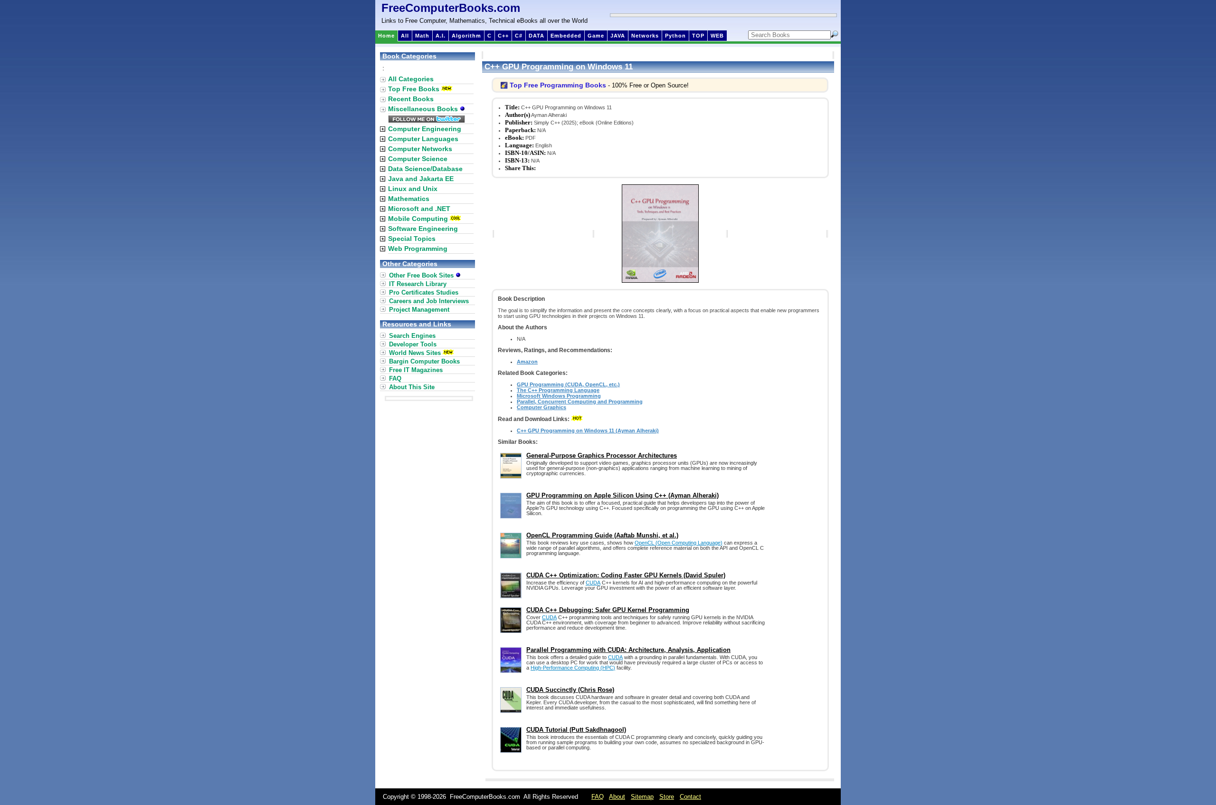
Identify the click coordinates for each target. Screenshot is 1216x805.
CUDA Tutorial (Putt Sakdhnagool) (576, 729)
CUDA (593, 582)
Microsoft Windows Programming (559, 396)
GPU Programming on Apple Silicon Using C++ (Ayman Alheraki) (622, 495)
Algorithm (466, 35)
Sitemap (642, 796)
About (617, 796)
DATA (536, 35)
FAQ (395, 378)
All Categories (411, 79)
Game (596, 35)
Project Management (419, 309)
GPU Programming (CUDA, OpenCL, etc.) (568, 384)
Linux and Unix (412, 188)
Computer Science (417, 159)
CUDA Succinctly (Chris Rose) (570, 689)
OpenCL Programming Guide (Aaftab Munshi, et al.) (602, 535)
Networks (645, 35)
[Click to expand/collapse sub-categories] (382, 129)
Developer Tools (413, 344)
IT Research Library (417, 284)
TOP (698, 35)
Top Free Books (413, 89)
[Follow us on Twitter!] (427, 120)
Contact (690, 796)
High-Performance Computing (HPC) (573, 668)
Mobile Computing (418, 218)
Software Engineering (423, 228)
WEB (717, 35)
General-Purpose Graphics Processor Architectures (601, 455)
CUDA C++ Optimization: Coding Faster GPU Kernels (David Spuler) (625, 575)
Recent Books (411, 99)
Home (386, 35)
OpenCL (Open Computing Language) (678, 543)
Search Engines (412, 335)
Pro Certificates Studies (423, 292)
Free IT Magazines (416, 370)
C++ (503, 35)
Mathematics (408, 198)
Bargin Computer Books (424, 361)
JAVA (617, 35)
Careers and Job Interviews (429, 301)
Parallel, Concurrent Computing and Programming (580, 401)
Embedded (566, 35)
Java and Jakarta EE (421, 178)
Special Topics (412, 238)
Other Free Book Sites (422, 275)
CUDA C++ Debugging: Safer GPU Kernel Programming (607, 609)
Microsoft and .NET (419, 208)
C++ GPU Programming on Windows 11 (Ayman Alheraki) (588, 430)
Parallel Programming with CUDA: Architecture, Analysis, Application (628, 649)
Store (666, 796)
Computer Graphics (541, 407)
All (405, 35)
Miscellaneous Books (424, 109)
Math (422, 35)
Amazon (527, 361)
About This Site (412, 387)
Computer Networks (420, 149)
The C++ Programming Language (558, 390)
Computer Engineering (424, 129)
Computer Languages (423, 139)
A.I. (441, 35)
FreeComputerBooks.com (450, 7)
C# (518, 35)
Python (675, 35)
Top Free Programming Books (558, 85)
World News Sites (415, 352)
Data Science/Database (425, 168)
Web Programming (417, 248)
